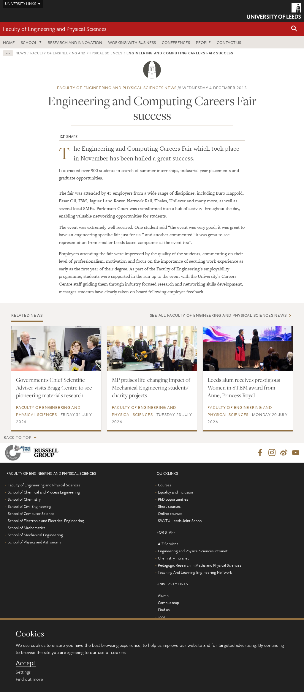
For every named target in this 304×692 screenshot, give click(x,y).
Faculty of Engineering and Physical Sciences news (117, 87)
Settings (23, 672)
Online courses (170, 513)
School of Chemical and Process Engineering (44, 492)
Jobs (161, 617)
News (20, 53)
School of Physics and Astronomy (34, 542)
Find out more (29, 679)
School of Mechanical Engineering (35, 535)
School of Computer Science (31, 513)
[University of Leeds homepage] (274, 11)
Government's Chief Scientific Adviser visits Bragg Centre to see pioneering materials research (54, 387)
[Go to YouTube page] (295, 452)
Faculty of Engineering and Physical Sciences (55, 29)
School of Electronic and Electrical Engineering (46, 521)
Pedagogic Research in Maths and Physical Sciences (199, 565)
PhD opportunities (173, 499)
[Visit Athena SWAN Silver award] (19, 452)
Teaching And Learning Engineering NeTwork (195, 572)
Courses (164, 485)
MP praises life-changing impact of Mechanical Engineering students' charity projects (151, 387)
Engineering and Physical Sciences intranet (193, 551)
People (203, 42)
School (29, 42)
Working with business (132, 42)
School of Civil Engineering (29, 506)
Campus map (168, 603)
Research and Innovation (75, 42)
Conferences (176, 42)
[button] (294, 29)
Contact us (229, 42)
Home (9, 42)
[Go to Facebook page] (260, 452)
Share (71, 136)
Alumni (164, 595)
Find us (164, 610)
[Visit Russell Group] (47, 452)
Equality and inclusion (175, 492)
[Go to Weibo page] (283, 452)
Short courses (169, 506)
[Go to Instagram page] (272, 452)
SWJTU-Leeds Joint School (180, 521)
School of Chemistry (24, 499)
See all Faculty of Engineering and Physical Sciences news (218, 315)
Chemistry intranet (173, 558)
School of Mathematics (26, 528)
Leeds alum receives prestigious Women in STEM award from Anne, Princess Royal (244, 387)
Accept (26, 662)
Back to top (17, 437)
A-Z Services (168, 544)
